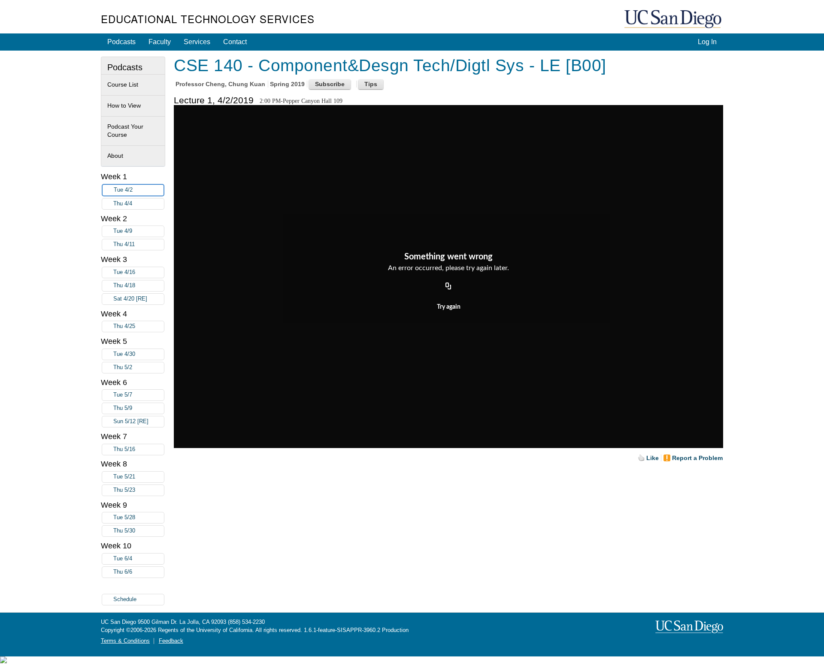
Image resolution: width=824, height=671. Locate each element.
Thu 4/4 (122, 204)
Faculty (159, 41)
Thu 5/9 (122, 408)
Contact (235, 41)
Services (197, 41)
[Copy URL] (448, 286)
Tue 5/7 (122, 395)
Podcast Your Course (125, 130)
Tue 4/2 (123, 190)
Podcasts (121, 41)
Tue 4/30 (124, 354)
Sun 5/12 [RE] (130, 421)
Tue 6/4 (122, 559)
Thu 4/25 (124, 326)
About (115, 155)
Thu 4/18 (124, 286)
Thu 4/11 (124, 244)
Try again (448, 307)
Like (652, 457)
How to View (124, 105)
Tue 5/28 (124, 518)
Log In (707, 41)
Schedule (124, 599)
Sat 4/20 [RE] (130, 299)
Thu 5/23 (124, 490)
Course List (122, 84)
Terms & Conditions (125, 641)
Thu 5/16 (124, 449)
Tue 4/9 (122, 231)
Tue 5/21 (124, 477)
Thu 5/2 (122, 367)
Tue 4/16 (124, 272)
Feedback (171, 641)
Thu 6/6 (122, 572)
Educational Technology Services (208, 18)
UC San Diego (673, 19)
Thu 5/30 (124, 531)
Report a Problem (697, 457)
